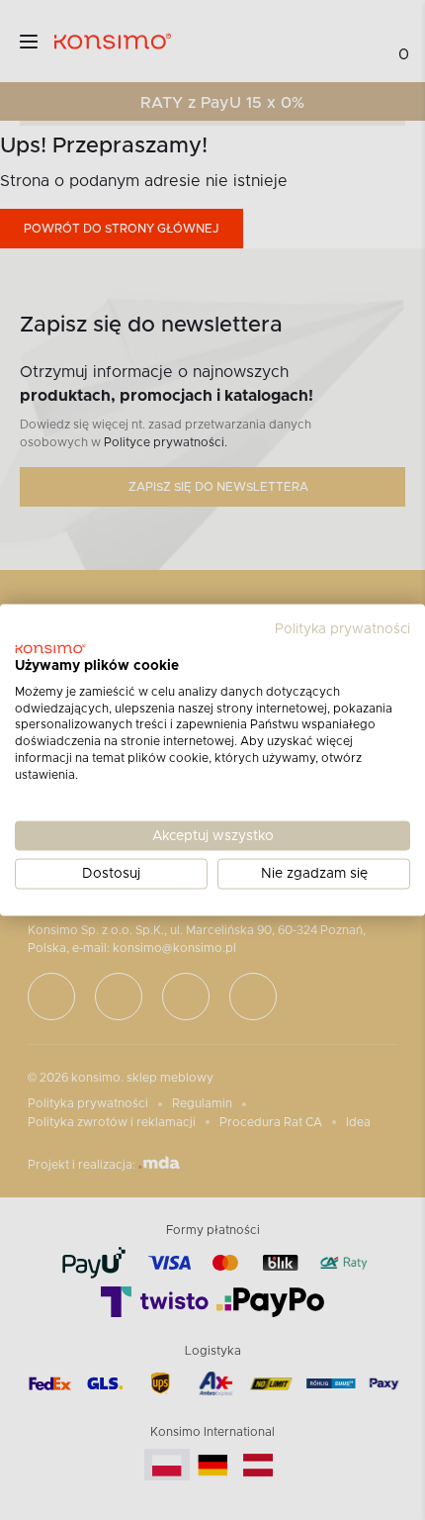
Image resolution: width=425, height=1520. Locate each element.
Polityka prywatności (342, 629)
